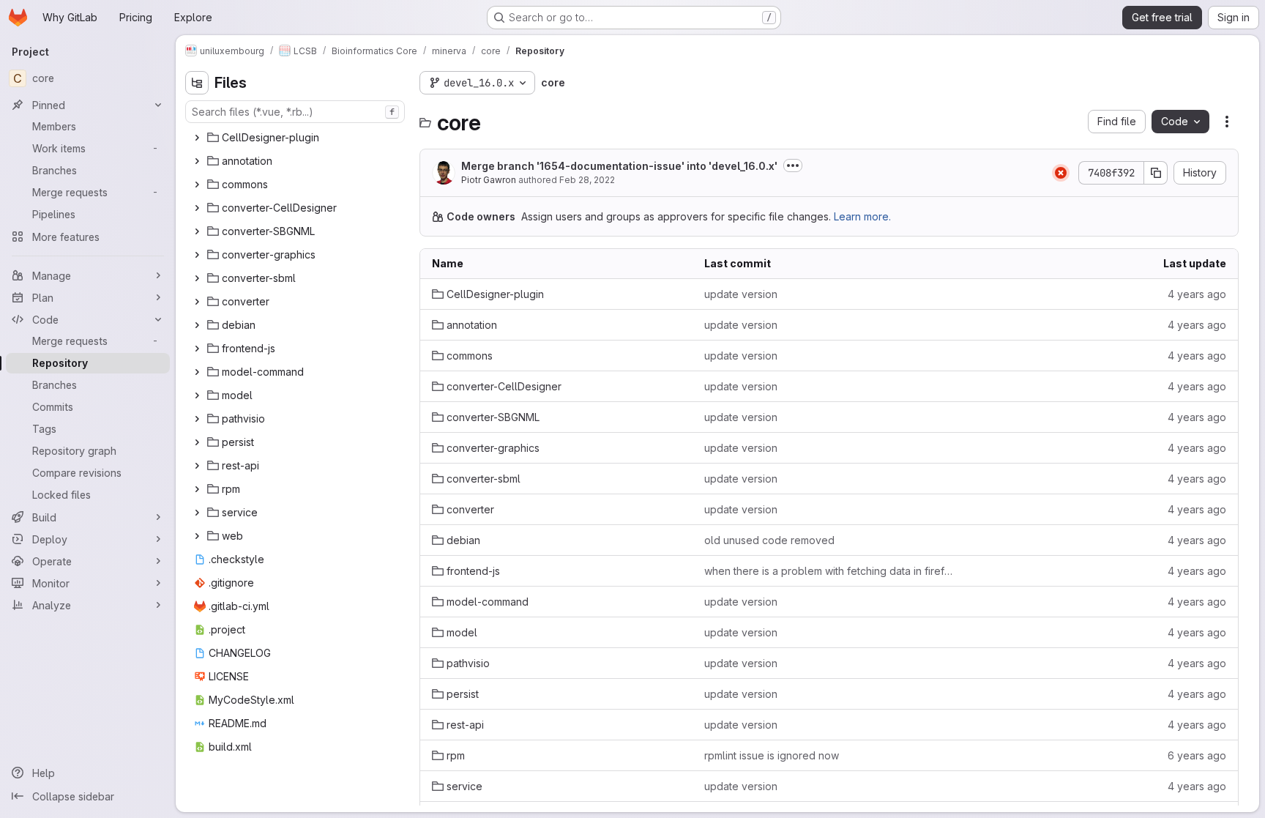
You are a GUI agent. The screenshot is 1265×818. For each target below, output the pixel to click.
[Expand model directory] (197, 395)
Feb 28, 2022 (587, 179)
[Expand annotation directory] (197, 161)
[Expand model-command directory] (197, 372)
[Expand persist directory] (197, 442)
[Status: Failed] (1061, 173)
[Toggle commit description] (792, 165)
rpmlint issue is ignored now (771, 755)
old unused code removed (769, 540)
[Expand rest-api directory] (197, 466)
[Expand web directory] (197, 536)
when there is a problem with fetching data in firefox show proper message (828, 571)
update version (740, 294)
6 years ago (1197, 755)
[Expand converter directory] (197, 302)
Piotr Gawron (488, 179)
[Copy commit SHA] (1156, 173)
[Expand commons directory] (197, 184)
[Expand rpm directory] (197, 489)
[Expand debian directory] (197, 325)
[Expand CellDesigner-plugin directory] (197, 137)
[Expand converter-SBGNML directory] (197, 231)
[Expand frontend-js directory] (197, 348)
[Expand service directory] (197, 512)
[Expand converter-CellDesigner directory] (197, 208)
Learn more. (862, 216)
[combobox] (295, 111)
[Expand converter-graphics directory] (197, 255)
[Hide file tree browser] (197, 82)
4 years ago (1197, 294)
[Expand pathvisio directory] (197, 419)
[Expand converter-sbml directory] (197, 278)
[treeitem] (296, 137)
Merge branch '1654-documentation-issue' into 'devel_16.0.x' (619, 166)
